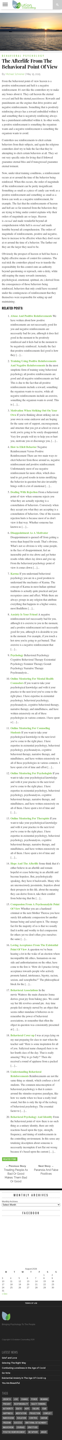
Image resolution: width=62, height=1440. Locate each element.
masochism (8, 1427)
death (19, 1408)
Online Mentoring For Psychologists (32, 773)
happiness (8, 1413)
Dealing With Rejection (24, 492)
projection (35, 1413)
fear (44, 1408)
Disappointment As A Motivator (29, 533)
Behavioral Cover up (23, 1035)
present (7, 1403)
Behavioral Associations (25, 990)
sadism (44, 1417)
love (16, 1399)
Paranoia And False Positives (46, 1171)
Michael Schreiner (15, 74)
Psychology (17, 655)
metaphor (33, 1431)
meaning (44, 1399)
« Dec (4, 1294)
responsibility (21, 1403)
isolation (21, 1417)
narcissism (8, 1417)
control (33, 1417)
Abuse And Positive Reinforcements (32, 316)
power (34, 1399)
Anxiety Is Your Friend (24, 614)
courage (21, 1427)
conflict (47, 1413)
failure (36, 1408)
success (18, 1422)
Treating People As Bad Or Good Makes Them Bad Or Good (16, 1175)
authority (8, 1408)
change (24, 1399)
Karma (15, 574)
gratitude (33, 1427)
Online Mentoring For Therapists (30, 818)
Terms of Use (31, 1303)
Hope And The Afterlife (25, 863)
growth (7, 1399)
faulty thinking (38, 1403)
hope (27, 1408)
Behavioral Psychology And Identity (32, 1117)
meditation (21, 1413)
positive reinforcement (14, 1431)
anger (43, 1431)
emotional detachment (36, 1422)
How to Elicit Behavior (24, 447)
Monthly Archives (10, 1201)
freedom (7, 1422)
